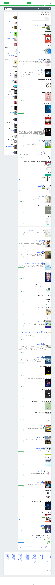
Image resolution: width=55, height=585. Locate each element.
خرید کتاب (43, 581)
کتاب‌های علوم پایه (40, 59)
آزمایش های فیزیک (31, 61)
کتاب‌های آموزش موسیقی (11, 16)
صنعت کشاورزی (35, 450)
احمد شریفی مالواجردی (41, 162)
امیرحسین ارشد (11, 32)
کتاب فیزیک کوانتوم (39, 382)
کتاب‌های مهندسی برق (33, 241)
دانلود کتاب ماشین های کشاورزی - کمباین (45, 227)
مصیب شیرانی (42, 343)
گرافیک (35, 562)
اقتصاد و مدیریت (40, 359)
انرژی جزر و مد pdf (35, 265)
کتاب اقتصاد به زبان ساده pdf (31, 359)
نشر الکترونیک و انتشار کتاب (48, 0)
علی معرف (43, 481)
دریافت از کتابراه (21, 29)
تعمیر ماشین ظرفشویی (39, 243)
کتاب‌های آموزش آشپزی (11, 66)
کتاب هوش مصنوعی (40, 288)
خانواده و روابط (20, 556)
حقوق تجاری (41, 515)
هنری (21, 563)
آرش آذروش (42, 229)
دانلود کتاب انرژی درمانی (47, 45)
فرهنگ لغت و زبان (49, 563)
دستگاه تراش (32, 484)
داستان (50, 554)
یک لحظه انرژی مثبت (39, 199)
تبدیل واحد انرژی (26, 73)
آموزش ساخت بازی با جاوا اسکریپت (39, 372)
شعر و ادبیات (7, 554)
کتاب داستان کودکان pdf (34, 348)
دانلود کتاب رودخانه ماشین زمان (46, 342)
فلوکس (37, 428)
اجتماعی (42, 560)
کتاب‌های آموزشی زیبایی (11, 55)
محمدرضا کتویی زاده (41, 128)
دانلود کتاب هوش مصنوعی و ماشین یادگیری (44, 103)
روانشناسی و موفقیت (6, 556)
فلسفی (42, 562)
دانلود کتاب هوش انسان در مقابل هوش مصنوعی (44, 126)
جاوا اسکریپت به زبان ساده (32, 372)
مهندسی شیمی (27, 559)
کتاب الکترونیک (43, 579)
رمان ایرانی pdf (22, 96)
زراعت (42, 163)
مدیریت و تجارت (7, 558)
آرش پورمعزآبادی (11, 54)
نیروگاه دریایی (28, 266)
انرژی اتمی (36, 143)
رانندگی (41, 473)
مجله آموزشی (13, 560)
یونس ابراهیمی (42, 367)
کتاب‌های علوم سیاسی (40, 252)
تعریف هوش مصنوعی (36, 108)
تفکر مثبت (20, 198)
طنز (50, 558)
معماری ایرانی (41, 537)
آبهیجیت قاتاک (42, 35)
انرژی (41, 72)
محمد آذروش (12, 124)
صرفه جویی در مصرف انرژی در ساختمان (37, 336)
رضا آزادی (43, 24)
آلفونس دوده (12, 26)
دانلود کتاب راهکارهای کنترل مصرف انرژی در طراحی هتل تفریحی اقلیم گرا (40, 535)
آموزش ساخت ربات (34, 154)
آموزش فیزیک (36, 61)
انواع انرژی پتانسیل (30, 72)
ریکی (41, 276)
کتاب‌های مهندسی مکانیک (40, 230)
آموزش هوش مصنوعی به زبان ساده (29, 108)
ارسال (36, 574)
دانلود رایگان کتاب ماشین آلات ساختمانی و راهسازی (36, 83)
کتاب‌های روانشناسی (12, 112)
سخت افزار (34, 559)
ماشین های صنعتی (33, 232)
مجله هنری (14, 563)
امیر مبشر (12, 140)
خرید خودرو (30, 439)
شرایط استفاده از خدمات (48, 582)
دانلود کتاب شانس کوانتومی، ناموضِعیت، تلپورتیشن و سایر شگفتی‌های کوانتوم (39, 378)
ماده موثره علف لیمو (41, 547)
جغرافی (42, 558)
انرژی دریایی (36, 266)
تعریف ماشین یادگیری (35, 111)
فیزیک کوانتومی (43, 383)
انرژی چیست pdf (38, 73)
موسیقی (21, 561)
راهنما (7, 0)
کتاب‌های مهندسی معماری (33, 332)
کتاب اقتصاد (36, 359)
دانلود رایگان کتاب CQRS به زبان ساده (36, 396)
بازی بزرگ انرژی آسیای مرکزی (25, 254)
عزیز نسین (12, 60)
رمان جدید (37, 96)
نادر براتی (12, 74)
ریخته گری (41, 484)
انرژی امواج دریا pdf (40, 265)
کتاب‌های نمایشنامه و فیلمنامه (10, 38)
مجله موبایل (13, 555)
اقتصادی (42, 554)
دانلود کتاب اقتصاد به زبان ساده (46, 355)
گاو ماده (45, 547)
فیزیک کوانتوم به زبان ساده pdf (28, 382)
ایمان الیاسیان (42, 80)
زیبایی (21, 557)
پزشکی (42, 556)
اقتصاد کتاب (41, 361)
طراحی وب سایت (34, 561)
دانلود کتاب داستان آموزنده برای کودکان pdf (33, 349)
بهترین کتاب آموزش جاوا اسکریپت (32, 371)
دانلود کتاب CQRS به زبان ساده (46, 389)
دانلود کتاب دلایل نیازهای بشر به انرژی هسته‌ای (44, 138)
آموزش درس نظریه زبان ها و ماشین (31, 323)
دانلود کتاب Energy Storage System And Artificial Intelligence (41, 284)
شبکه (35, 560)
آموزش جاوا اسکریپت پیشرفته (38, 370)
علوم (45, 5)
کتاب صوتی (29, 5)
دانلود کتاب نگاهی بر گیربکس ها (46, 490)
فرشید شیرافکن (42, 320)
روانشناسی (42, 559)
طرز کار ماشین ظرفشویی (39, 244)
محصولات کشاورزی (39, 163)
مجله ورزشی (13, 559)
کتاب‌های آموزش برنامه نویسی (10, 43)
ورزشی (21, 562)
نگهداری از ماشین (33, 473)
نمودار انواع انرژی (26, 72)
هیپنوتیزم (43, 463)
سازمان (42, 186)
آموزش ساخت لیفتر (41, 313)
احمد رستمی (42, 151)
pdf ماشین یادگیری (40, 111)
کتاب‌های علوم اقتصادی (11, 33)
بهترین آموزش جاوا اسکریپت (40, 371)
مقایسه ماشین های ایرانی (39, 439)
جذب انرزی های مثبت (27, 198)
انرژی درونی (41, 462)
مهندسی (39, 5)
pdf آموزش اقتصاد (33, 361)
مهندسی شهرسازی (33, 537)
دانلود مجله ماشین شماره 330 (46, 423)
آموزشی (8, 560)
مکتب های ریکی (34, 276)
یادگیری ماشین (29, 288)
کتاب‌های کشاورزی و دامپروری (32, 230)
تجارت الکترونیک (34, 558)
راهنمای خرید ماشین (26, 439)
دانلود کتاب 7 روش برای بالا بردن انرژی (45, 115)
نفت (29, 254)
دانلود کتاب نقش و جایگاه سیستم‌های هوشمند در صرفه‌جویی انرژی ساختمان (39, 330)
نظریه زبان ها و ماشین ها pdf (38, 323)
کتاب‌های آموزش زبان (11, 118)
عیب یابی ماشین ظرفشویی (33, 243)
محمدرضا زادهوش (11, 111)
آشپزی (21, 555)
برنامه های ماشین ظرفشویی (27, 243)
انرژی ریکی (23, 276)
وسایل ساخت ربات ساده (39, 154)
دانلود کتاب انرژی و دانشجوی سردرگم (45, 68)
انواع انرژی (34, 72)
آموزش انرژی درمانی (30, 276)
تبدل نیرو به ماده (33, 546)
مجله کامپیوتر (13, 554)
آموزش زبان (49, 564)
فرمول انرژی (22, 73)
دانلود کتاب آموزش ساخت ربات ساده (45, 150)
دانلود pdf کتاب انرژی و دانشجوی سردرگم (27, 74)
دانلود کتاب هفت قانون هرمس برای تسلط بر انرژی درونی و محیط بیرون (40, 457)
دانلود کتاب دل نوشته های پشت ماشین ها (44, 205)
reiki (40, 276)
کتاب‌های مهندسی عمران (40, 81)
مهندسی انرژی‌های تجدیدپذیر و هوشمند (36, 25)
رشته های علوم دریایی (41, 266)
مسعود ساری (42, 491)
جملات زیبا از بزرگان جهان (36, 198)
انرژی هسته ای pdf (30, 144)
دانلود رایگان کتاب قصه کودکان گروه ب (39, 350)
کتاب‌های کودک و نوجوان (40, 344)
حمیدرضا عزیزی (42, 251)
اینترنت (35, 554)
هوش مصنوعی (41, 36)
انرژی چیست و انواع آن (38, 72)
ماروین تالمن (42, 58)
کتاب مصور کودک (31, 347)
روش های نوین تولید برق (23, 266)
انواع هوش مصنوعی (39, 109)
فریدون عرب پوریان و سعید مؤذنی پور (39, 240)
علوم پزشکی (39, 186)
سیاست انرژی (32, 547)
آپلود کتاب (6, 2)
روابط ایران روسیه (40, 255)
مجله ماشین (46, 17)
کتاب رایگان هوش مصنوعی (34, 288)
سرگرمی (21, 558)
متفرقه (21, 564)
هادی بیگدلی (12, 85)
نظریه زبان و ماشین (36, 324)
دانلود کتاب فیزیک (40, 61)
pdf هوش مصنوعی (40, 110)
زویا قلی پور (12, 106)
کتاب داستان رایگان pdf (40, 348)
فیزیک (42, 25)
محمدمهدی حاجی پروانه (41, 140)
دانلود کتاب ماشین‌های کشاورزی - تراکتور (45, 216)
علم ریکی (20, 276)
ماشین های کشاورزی (39, 232)
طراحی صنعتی (27, 554)
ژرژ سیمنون (12, 90)
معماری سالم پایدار (40, 335)
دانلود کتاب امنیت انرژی (47, 172)
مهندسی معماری (27, 556)
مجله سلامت (13, 562)
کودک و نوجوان (20, 560)
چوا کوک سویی (42, 525)
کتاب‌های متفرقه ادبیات (11, 130)
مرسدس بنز (41, 428)
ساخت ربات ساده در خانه (24, 154)
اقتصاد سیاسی (41, 175)
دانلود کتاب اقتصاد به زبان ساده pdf (39, 360)
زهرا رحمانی (43, 93)
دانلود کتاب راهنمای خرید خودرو (46, 434)
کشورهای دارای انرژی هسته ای (31, 143)
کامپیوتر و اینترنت (34, 563)
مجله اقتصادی (13, 558)
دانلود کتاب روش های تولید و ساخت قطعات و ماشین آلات (42, 480)
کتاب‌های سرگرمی (12, 152)
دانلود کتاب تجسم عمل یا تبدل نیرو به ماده (44, 295)
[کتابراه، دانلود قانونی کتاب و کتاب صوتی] (43, 28)
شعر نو (50, 557)
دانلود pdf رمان (25, 96)
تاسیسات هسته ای (40, 143)
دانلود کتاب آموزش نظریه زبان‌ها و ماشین (45, 318)
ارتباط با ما (50, 579)
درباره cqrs (36, 397)
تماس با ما (5, 0)
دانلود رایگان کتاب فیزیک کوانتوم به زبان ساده (38, 384)
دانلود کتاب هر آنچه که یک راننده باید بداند (45, 468)
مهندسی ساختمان (27, 335)
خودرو (38, 428)
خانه (50, 5)
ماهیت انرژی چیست (33, 73)
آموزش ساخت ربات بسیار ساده (35, 155)
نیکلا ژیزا (43, 379)
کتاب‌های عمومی (41, 141)
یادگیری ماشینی (25, 288)
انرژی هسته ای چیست (24, 143)
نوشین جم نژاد (11, 101)
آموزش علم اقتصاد (37, 361)
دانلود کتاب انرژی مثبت (47, 195)
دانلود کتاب (21, 76)
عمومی (35, 5)
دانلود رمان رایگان (34, 96)
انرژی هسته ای (26, 144)
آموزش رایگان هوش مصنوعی (26, 109)
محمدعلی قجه (11, 145)
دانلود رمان (29, 96)
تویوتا (35, 428)
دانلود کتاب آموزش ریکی (47, 272)
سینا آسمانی (42, 436)
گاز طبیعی (31, 254)
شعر (50, 556)
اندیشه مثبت (23, 198)
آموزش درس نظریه (24, 323)
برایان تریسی (12, 49)
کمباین (36, 232)
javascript (27, 371)
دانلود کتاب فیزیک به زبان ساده (30, 383)
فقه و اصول (38, 515)
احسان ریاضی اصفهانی (41, 273)
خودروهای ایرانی (34, 439)
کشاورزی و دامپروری (41, 565)
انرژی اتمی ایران (29, 547)
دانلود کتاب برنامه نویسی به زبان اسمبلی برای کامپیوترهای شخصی (41, 401)
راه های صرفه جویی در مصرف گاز (28, 336)
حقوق (42, 563)
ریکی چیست (25, 276)
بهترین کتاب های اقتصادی (26, 360)
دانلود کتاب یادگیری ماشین (40, 289)
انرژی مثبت (41, 198)
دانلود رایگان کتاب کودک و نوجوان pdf (26, 348)
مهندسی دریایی (25, 265)
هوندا (27, 428)
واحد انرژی (29, 73)
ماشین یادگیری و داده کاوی (25, 110)
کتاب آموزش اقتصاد (32, 360)
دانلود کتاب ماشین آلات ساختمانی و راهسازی (44, 79)
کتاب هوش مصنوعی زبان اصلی (33, 289)
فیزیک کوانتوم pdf (35, 382)
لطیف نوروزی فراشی (42, 514)
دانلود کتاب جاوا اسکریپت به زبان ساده (45, 366)
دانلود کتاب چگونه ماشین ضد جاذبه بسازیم (44, 307)
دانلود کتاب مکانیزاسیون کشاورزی (46, 446)
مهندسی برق (41, 503)
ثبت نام (10, 0)
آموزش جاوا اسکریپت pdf (25, 372)
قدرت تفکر (32, 198)
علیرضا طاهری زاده (42, 185)
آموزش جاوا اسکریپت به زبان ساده (31, 370)
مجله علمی (14, 561)
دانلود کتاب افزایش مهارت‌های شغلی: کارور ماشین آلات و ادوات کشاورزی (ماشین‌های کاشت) (37, 161)
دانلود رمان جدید (40, 96)
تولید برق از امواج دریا (32, 266)
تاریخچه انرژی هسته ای (36, 144)
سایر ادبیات (50, 565)
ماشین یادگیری (36, 110)
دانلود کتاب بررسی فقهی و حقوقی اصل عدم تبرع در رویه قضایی (41, 512)
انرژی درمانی (38, 276)
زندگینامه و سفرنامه (49, 561)
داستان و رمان (7, 555)
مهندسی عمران (37, 537)
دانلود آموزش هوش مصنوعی (33, 109)
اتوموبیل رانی (29, 428)
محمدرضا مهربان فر (42, 331)
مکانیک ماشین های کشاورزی (27, 232)
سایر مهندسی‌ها (27, 561)
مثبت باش (43, 199)
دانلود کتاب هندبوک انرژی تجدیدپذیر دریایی (44, 261)
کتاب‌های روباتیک (41, 129)
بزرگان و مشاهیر (20, 554)
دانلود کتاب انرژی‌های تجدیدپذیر (46, 23)
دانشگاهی (38, 503)
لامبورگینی (33, 428)
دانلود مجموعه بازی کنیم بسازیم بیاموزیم (24, 61)
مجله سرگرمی (13, 557)
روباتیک (28, 560)
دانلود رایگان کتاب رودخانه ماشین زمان (37, 346)
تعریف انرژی (22, 72)
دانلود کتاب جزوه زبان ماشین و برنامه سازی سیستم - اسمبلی (42, 412)
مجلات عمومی (41, 426)
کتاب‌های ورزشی (12, 141)
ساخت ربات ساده (29, 154)
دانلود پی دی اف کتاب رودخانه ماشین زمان (28, 346)
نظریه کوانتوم (21, 382)
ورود (12, 0)
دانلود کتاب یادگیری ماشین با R (46, 34)
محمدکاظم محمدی (11, 21)
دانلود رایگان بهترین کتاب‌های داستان (10, 75)
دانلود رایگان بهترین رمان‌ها (11, 80)
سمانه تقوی (42, 536)
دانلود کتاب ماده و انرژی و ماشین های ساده (40, 62)
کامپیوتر (42, 5)
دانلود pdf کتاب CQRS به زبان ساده (28, 396)
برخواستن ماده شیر (48, 547)
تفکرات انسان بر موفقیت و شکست (32, 462)
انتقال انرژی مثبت (35, 199)
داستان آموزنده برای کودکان (36, 347)
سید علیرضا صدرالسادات (41, 502)
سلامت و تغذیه (20, 559)
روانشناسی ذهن (40, 463)
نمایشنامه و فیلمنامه (49, 562)
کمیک (50, 559)
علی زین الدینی (42, 285)
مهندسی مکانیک (27, 558)
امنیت (35, 556)
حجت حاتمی (42, 470)
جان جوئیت (42, 69)
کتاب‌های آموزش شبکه (40, 286)
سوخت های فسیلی (36, 254)
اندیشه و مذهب (41, 555)
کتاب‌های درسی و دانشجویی (39, 241)
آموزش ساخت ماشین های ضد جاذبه (34, 313)
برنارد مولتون (42, 262)
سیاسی (42, 561)
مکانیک (36, 473)
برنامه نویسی (34, 557)
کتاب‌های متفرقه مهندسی (27, 263)
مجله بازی (14, 556)
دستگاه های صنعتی (28, 484)
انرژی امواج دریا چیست (30, 265)
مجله (32, 5)
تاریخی (42, 557)
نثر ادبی (50, 560)
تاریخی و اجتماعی (7, 557)
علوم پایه (42, 566)
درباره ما (50, 580)
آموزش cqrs (38, 397)
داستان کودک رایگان (26, 347)
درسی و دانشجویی (41, 564)
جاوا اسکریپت (24, 371)
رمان (30, 96)
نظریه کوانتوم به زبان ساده (37, 383)
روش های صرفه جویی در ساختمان (34, 335)
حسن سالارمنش (11, 37)
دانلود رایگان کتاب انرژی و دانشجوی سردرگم (38, 74)
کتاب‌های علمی (41, 274)
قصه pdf (27, 349)
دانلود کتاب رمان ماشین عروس (46, 92)
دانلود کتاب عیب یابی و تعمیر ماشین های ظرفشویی (43, 238)
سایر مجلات (13, 564)
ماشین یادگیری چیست (31, 110)
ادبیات (48, 5)
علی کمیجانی (42, 356)
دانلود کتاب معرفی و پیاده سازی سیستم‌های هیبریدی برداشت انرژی (41, 501)
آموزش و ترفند (34, 555)
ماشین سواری (38, 473)
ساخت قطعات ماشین (36, 484)
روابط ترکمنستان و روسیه (35, 255)
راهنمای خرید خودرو (21, 439)
